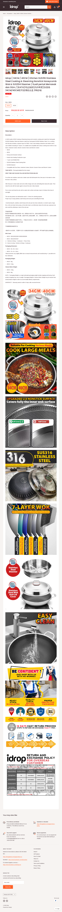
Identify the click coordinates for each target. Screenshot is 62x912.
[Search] (49, 7)
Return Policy (37, 868)
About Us (36, 858)
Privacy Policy (37, 865)
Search (35, 851)
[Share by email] (56, 96)
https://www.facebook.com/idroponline (17, 859)
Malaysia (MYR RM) (8, 894)
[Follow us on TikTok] (7, 901)
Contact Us (36, 861)
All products (9, 13)
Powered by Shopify (7, 907)
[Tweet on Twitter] (53, 96)
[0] (58, 7)
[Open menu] (4, 7)
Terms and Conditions (39, 863)
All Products (37, 854)
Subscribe (8, 887)
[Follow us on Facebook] (4, 901)
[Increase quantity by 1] (22, 115)
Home (4, 13)
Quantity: (7, 115)
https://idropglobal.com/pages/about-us (12, 856)
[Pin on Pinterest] (50, 96)
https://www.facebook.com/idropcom (12, 864)
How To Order (37, 856)
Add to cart (18, 121)
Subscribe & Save (53, 1)
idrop (6, 96)
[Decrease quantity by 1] (12, 115)
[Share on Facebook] (47, 96)
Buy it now (44, 121)
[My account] (54, 7)
